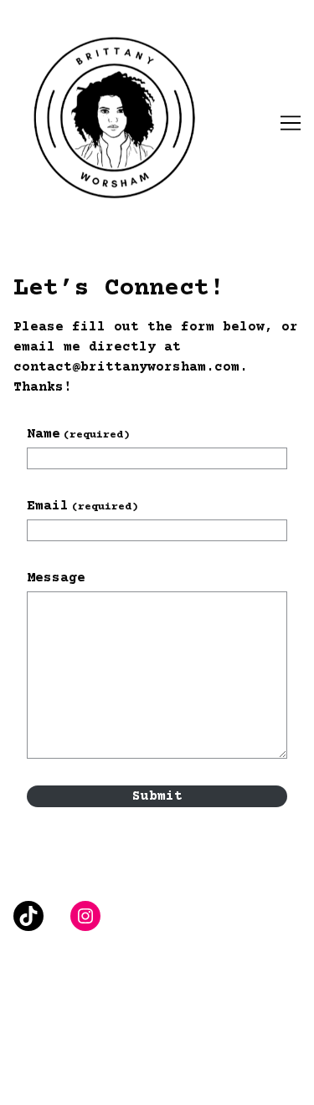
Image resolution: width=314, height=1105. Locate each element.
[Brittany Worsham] (157, 123)
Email (82, 506)
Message (56, 578)
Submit (157, 796)
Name (78, 434)
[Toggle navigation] (291, 123)
